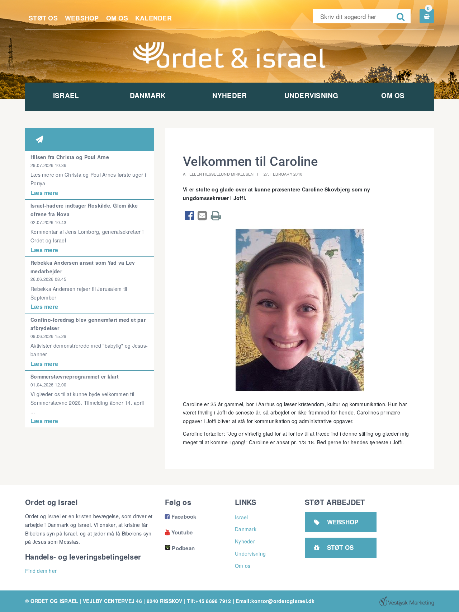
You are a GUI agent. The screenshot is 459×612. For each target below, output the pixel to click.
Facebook (181, 516)
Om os (117, 18)
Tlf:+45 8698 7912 (209, 600)
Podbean (183, 548)
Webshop (82, 18)
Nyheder (229, 95)
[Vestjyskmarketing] (406, 601)
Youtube (179, 532)
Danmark (148, 95)
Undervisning (311, 95)
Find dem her (41, 570)
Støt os (43, 18)
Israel (66, 95)
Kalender (153, 18)
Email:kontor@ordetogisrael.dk (275, 600)
